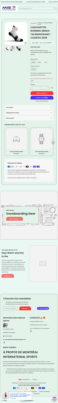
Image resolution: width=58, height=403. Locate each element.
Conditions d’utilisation (44, 391)
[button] (52, 88)
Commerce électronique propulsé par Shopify (29, 385)
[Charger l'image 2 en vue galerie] (13, 48)
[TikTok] (4, 342)
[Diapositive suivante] (53, 140)
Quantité (33, 84)
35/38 (33, 62)
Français (35, 379)
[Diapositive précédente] (53, 143)
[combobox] (38, 8)
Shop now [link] (7, 276)
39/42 (39, 62)
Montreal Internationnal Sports (30, 383)
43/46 (46, 63)
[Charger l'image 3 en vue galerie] (18, 48)
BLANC (34, 69)
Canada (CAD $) (25, 379)
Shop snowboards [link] (14, 219)
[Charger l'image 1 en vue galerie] (7, 48)
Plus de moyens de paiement (42, 100)
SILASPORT (34, 23)
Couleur (35, 66)
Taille (34, 59)
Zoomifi (29, 401)
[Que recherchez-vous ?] (54, 8)
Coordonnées (36, 393)
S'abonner (24, 308)
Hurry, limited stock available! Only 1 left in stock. (42, 79)
